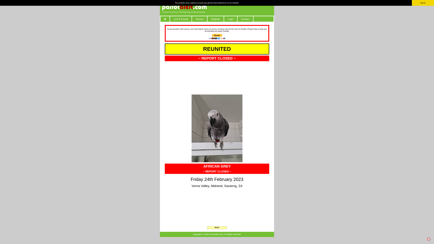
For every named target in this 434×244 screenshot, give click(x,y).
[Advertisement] (245, 7)
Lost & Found (181, 19)
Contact (245, 19)
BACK (217, 227)
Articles (200, 19)
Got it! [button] (423, 3)
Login (231, 19)
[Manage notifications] (428, 239)
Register (215, 19)
